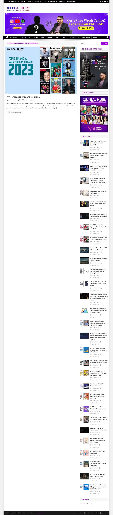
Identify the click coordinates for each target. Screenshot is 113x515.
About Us (23, 1)
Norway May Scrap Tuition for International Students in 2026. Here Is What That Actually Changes (98, 336)
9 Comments (31, 100)
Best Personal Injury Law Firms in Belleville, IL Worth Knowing (99, 361)
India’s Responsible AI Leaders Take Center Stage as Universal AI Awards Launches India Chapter (99, 297)
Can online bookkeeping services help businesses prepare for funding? (97, 323)
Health (42, 37)
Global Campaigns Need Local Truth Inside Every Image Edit (98, 215)
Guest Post (96, 37)
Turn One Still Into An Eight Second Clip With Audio (97, 475)
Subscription (38, 1)
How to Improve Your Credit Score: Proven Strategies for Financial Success (98, 310)
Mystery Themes (41, 513)
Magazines (13, 37)
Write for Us (62, 1)
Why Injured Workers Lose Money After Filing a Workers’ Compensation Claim (98, 373)
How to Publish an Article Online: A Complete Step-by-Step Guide (98, 396)
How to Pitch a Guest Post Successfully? (97, 452)
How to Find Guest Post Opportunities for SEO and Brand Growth (97, 440)
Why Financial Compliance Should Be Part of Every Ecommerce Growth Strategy (98, 180)
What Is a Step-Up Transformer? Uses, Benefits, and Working (98, 463)
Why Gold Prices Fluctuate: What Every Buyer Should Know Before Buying (99, 350)
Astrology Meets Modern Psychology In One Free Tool (98, 429)
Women (58, 37)
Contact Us (30, 1)
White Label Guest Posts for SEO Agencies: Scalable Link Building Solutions (98, 486)
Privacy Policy (104, 513)
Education (50, 37)
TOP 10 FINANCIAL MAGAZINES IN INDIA (23, 97)
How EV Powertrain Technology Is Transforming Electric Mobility (99, 155)
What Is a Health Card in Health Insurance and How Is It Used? (98, 238)
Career (44, 1)
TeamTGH (22, 100)
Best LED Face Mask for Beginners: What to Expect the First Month (98, 226)
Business (23, 37)
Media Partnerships (71, 1)
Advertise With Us (52, 1)
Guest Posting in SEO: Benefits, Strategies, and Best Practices (98, 418)
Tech (30, 37)
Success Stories (74, 37)
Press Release (86, 37)
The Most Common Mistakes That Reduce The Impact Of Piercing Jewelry (98, 271)
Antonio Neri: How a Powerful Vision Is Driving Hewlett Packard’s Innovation (98, 168)
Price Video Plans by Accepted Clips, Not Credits (99, 259)
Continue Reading (16, 112)
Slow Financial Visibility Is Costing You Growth (97, 384)
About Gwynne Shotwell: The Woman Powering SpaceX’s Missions (98, 203)
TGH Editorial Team (94, 149)
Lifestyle (65, 37)
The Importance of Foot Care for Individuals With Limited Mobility (98, 283)
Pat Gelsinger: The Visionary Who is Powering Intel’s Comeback (98, 143)
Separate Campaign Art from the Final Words (98, 192)
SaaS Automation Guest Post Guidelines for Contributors (98, 408)
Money (36, 37)
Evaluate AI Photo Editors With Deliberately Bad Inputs (98, 249)
